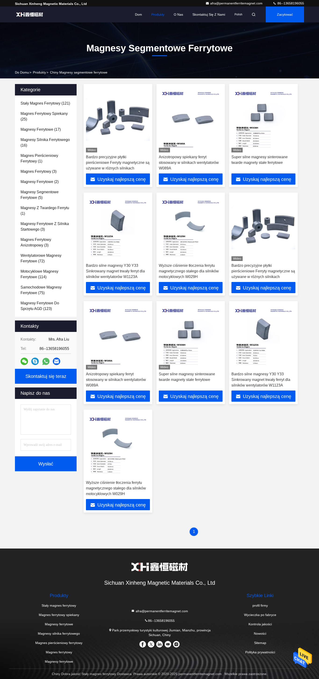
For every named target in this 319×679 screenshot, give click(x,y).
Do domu (22, 72)
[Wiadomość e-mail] (56, 361)
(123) (40, 306)
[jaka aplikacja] (46, 361)
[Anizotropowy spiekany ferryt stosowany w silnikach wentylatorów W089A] (191, 119)
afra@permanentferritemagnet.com (236, 3)
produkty (39, 72)
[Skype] (35, 361)
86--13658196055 (290, 3)
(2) (40, 182)
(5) (40, 195)
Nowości (260, 633)
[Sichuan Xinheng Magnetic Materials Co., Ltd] (29, 14)
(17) (41, 129)
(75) (41, 290)
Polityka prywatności (260, 652)
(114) (39, 274)
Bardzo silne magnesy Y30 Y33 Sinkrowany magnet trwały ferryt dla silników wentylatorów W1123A (115, 271)
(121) (45, 103)
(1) (39, 158)
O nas (178, 14)
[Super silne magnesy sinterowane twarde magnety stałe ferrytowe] (263, 119)
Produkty (157, 14)
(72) (41, 258)
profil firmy (260, 605)
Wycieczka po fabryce (260, 615)
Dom (138, 14)
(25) (44, 116)
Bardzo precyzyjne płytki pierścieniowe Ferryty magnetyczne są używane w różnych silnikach (117, 162)
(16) (45, 142)
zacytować (285, 14)
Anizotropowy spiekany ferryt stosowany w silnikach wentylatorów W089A (189, 162)
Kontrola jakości (260, 624)
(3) (39, 171)
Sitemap (260, 643)
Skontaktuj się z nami (208, 14)
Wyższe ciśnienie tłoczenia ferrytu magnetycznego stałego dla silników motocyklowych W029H (189, 271)
